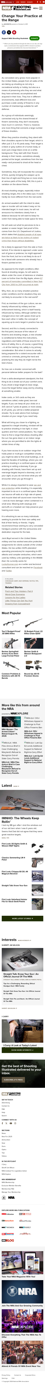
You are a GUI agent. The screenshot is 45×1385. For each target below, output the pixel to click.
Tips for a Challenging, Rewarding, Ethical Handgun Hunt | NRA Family (19, 984)
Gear (3, 1143)
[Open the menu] (41, 8)
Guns (4, 1146)
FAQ (3, 1109)
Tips (3, 26)
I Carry (5, 1016)
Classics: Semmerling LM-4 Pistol (13, 858)
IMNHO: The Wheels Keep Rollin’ (20, 820)
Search (4, 1115)
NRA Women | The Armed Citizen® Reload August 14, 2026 (10, 732)
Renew (23, 2)
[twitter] (9, 31)
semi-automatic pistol (33, 980)
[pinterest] (14, 31)
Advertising (6, 1102)
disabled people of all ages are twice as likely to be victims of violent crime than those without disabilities (21, 237)
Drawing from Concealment (17, 603)
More (15, 786)
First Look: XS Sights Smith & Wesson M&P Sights (14, 844)
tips (36, 581)
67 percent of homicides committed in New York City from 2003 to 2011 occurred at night (22, 281)
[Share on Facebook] (3, 31)
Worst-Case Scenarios (15, 594)
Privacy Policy (6, 1375)
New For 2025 (7, 1136)
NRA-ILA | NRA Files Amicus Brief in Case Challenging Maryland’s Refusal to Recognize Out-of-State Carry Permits (11, 767)
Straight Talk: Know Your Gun (14, 885)
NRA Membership (8, 1182)
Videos (4, 1156)
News (4, 838)
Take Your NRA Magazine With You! (18, 1276)
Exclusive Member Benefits (11, 1185)
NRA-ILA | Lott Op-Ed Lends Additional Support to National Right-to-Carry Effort (33, 759)
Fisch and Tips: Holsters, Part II (19, 591)
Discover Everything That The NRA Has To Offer (21, 1336)
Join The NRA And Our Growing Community (22, 1305)
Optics (4, 1149)
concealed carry (11, 581)
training (8, 583)
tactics (32, 581)
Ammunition (6, 1140)
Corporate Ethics (30, 1375)
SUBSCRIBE (13, 1080)
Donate (30, 2)
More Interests (23, 940)
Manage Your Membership (11, 1192)
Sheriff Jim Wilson (11, 945)
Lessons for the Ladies (15, 597)
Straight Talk (8, 980)
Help (3, 1112)
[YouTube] (44, 2)
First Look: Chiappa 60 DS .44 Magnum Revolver (15, 872)
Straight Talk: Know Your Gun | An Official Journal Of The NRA (21, 975)
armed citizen (19, 980)
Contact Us (6, 1106)
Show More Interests (27, 1050)
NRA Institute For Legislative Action (14, 1171)
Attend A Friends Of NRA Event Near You (21, 1366)
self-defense (24, 581)
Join (17, 2)
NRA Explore (6, 1174)
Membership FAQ (8, 1189)
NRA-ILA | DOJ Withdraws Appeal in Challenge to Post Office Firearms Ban (33, 734)
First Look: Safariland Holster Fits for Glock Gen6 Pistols (14, 900)
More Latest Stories (27, 918)
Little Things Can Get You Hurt (18, 600)
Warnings (5, 1378)
